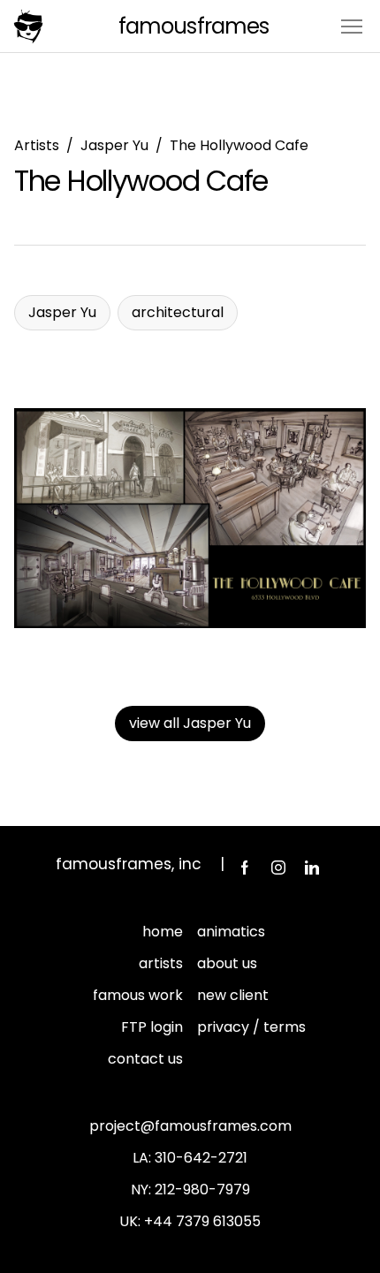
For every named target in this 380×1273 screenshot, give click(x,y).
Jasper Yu (114, 145)
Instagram (278, 867)
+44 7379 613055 (202, 1221)
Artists (36, 145)
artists (161, 963)
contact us (145, 1059)
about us (227, 963)
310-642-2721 (201, 1158)
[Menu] (351, 25)
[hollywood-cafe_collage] (190, 518)
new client (233, 995)
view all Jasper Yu (190, 723)
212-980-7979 (202, 1189)
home (162, 931)
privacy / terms (251, 1027)
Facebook (245, 867)
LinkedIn (312, 867)
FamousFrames (193, 26)
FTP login (152, 1027)
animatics (231, 931)
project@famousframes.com (190, 1126)
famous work (138, 995)
